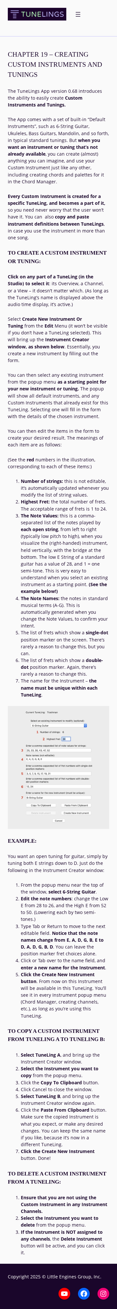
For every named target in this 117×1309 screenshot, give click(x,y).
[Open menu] (78, 14)
